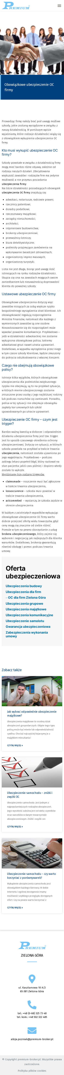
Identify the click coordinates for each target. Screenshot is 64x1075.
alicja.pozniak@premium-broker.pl (32, 1039)
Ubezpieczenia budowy (24, 586)
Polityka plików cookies (32, 1070)
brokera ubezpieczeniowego (19, 534)
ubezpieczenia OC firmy (16, 192)
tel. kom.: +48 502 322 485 (32, 1017)
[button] (59, 6)
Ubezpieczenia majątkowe (26, 609)
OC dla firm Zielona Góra (27, 597)
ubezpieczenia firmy (14, 184)
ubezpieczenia (10, 453)
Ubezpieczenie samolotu (25, 621)
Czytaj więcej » (15, 745)
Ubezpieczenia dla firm (23, 592)
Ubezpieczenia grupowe (24, 603)
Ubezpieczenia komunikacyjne (29, 615)
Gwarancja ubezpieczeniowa (28, 626)
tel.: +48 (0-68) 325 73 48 (32, 1013)
